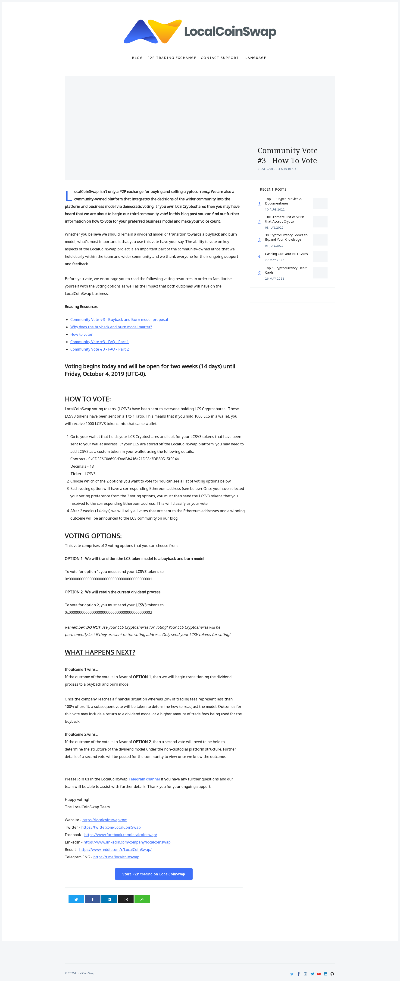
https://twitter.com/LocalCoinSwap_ (111, 827)
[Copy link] (142, 899)
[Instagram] (305, 974)
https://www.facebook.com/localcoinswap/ (120, 834)
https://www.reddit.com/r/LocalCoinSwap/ (115, 849)
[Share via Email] (126, 899)
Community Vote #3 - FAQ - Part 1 (99, 341)
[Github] (332, 974)
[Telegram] (312, 974)
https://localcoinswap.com (104, 819)
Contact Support (220, 57)
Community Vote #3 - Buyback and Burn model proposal (119, 319)
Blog (137, 57)
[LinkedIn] (325, 974)
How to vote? (81, 334)
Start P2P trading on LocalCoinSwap (153, 874)
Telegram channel (144, 779)
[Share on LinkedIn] (109, 899)
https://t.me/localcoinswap (116, 857)
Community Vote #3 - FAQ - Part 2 (99, 349)
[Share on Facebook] (92, 899)
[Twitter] (292, 974)
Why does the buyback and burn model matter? (111, 326)
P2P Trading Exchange (171, 57)
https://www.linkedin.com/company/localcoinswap (127, 842)
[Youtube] (319, 974)
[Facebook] (299, 974)
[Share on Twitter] (76, 899)
